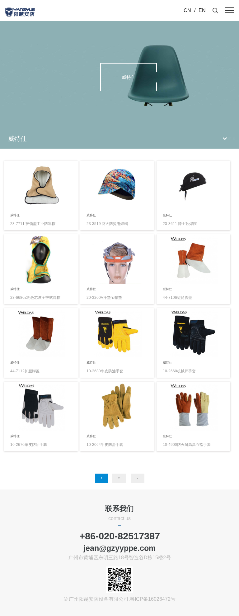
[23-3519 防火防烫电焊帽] (117, 185)
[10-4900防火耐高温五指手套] (193, 406)
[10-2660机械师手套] (193, 332)
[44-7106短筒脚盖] (193, 259)
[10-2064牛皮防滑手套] (117, 406)
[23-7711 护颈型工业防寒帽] (41, 185)
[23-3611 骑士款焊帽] (193, 185)
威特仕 (17, 138)
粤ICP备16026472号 (153, 599)
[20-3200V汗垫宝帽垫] (117, 259)
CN (187, 10)
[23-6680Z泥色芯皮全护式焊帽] (41, 259)
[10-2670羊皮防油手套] (41, 406)
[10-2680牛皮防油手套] (117, 332)
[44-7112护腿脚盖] (41, 332)
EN (202, 10)
